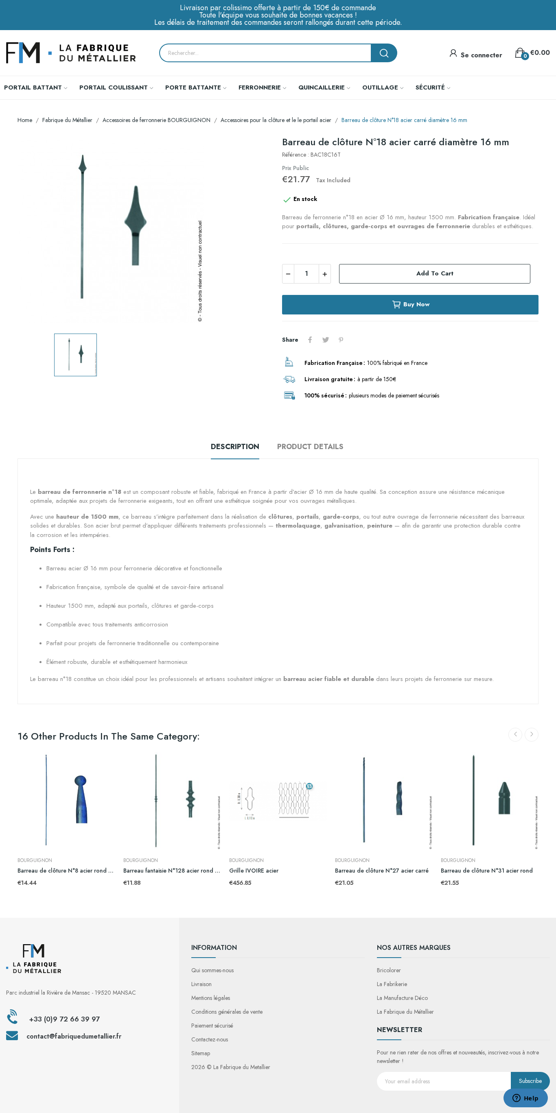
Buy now (416, 304)
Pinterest (341, 340)
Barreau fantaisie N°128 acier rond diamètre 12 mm (172, 871)
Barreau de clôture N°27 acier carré (382, 871)
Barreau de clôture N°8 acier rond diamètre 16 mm (66, 871)
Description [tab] (235, 446)
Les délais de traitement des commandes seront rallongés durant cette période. (278, 22)
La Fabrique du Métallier (405, 1012)
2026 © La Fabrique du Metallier (230, 1067)
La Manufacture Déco (402, 998)
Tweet (325, 340)
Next (531, 735)
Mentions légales (210, 998)
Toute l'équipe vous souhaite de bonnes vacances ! (278, 15)
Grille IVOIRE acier (253, 871)
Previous (515, 735)
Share (310, 340)
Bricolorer (389, 970)
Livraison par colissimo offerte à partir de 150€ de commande (278, 7)
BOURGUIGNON (35, 860)
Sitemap (200, 1053)
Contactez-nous (209, 1039)
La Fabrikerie (392, 984)
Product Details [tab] (310, 446)
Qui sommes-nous (212, 970)
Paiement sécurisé (212, 1025)
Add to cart (434, 273)
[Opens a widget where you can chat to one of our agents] (525, 1099)
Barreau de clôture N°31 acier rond (487, 871)
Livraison (201, 984)
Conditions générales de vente (227, 1012)
